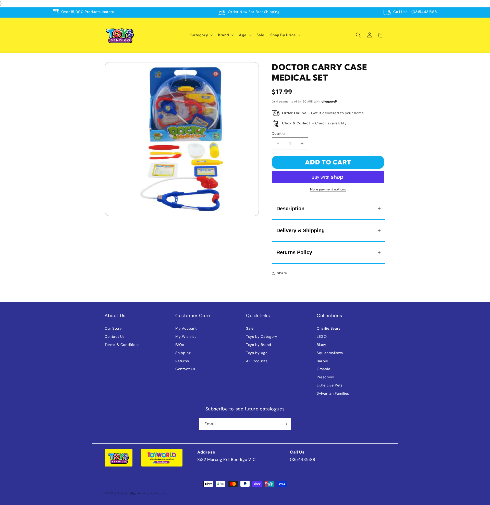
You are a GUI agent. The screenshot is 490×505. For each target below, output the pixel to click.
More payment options (328, 189)
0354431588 (302, 459)
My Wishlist (185, 336)
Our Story (113, 328)
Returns (182, 361)
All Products (256, 361)
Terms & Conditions (122, 344)
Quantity (279, 133)
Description (290, 208)
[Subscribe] (285, 424)
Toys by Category (261, 336)
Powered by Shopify (152, 493)
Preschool (325, 377)
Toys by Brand (258, 344)
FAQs (179, 344)
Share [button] (282, 273)
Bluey (321, 344)
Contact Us (115, 336)
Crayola (323, 369)
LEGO (322, 336)
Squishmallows (330, 353)
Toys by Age (257, 353)
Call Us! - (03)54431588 (415, 11)
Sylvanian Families (333, 393)
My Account (186, 328)
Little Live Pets (330, 385)
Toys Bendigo (127, 493)
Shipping (183, 353)
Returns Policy (294, 252)
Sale (249, 328)
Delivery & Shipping (300, 230)
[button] (201, 35)
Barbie (322, 361)
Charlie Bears (328, 328)
